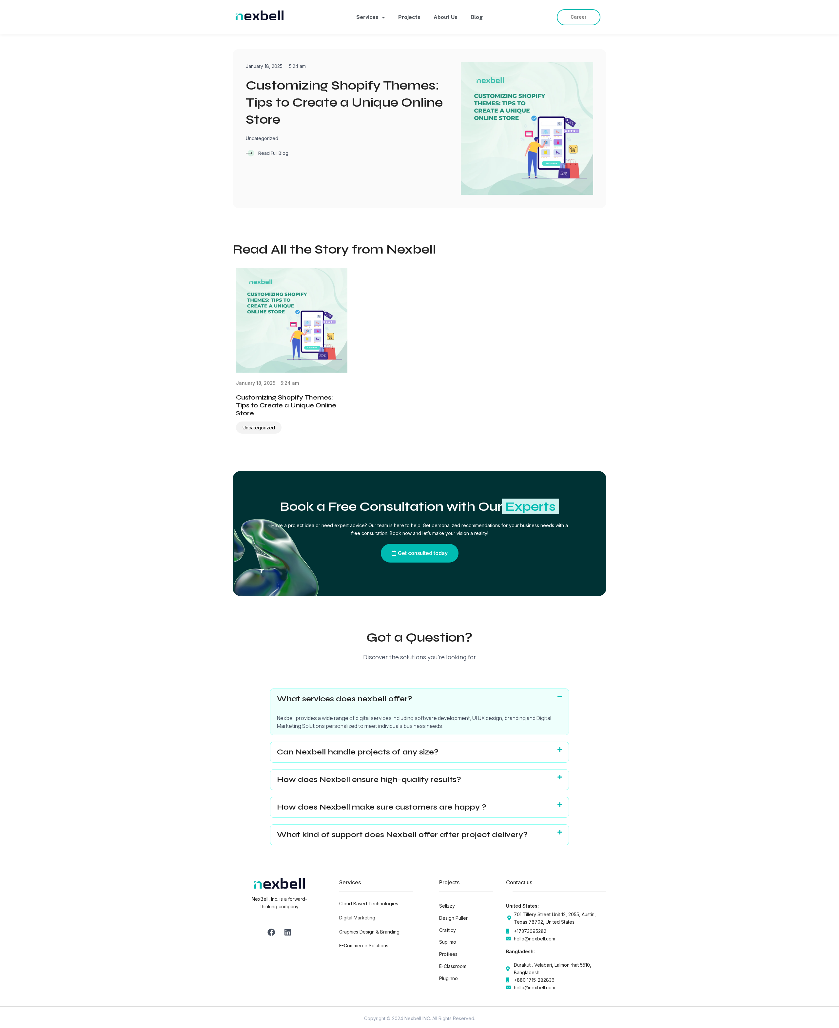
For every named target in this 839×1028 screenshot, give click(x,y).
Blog (477, 17)
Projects (409, 17)
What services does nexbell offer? (344, 699)
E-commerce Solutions (363, 945)
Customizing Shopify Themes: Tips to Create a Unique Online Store (344, 102)
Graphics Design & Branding (369, 932)
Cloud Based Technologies (368, 903)
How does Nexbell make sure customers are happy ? (382, 807)
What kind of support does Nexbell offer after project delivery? (402, 834)
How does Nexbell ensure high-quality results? (369, 779)
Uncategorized (262, 138)
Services (367, 17)
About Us (446, 17)
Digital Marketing (357, 917)
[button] (419, 699)
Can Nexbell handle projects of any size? (358, 752)
